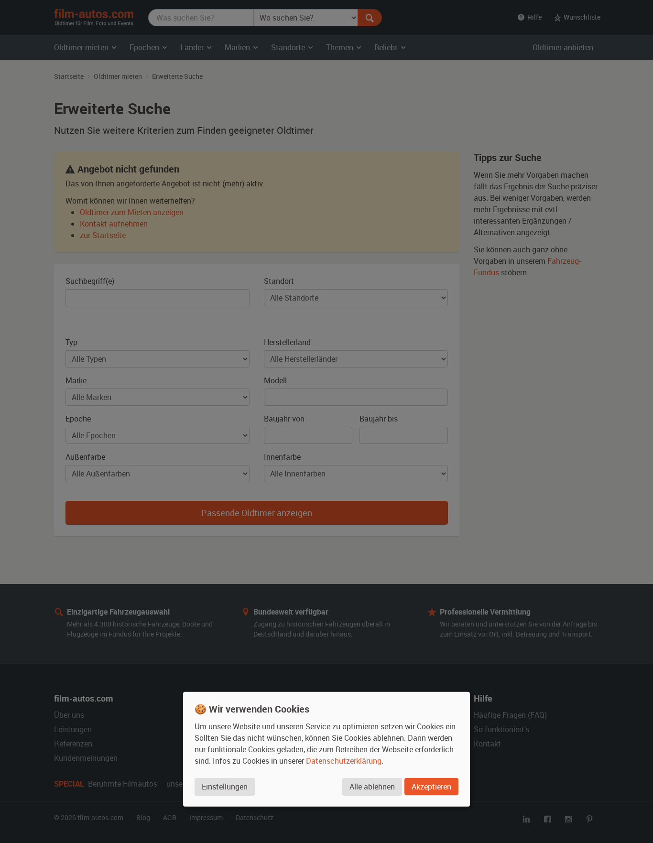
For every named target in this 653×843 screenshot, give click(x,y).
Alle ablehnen (372, 786)
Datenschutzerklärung (343, 761)
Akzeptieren (431, 786)
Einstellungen (225, 786)
